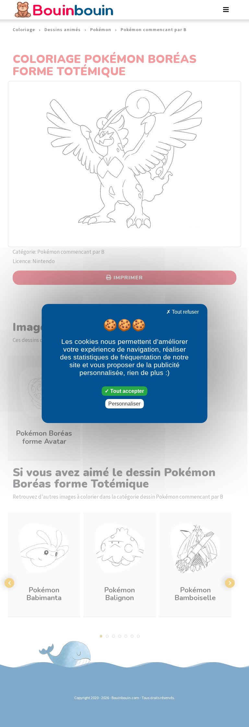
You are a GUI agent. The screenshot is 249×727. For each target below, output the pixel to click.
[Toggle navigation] (226, 10)
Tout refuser (185, 312)
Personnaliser (124, 403)
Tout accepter (126, 391)
